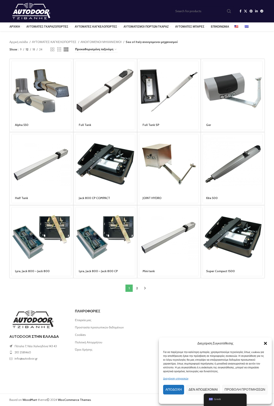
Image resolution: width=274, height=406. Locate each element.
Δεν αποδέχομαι (203, 389)
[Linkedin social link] (256, 11)
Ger (208, 125)
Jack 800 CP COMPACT (94, 198)
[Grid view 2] (52, 49)
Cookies (80, 335)
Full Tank (85, 125)
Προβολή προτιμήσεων (245, 389)
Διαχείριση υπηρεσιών (175, 378)
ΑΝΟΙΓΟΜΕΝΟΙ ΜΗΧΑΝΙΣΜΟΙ (101, 42)
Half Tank (21, 198)
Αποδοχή (173, 389)
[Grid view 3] (59, 49)
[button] (265, 343)
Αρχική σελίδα (18, 42)
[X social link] (245, 11)
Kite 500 (212, 198)
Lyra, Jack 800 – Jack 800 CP (98, 271)
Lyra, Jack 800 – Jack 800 (32, 271)
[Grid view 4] (66, 49)
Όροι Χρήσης (83, 349)
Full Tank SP (151, 125)
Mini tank (149, 271)
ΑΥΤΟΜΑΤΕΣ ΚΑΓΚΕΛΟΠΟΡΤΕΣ (54, 42)
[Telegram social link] (262, 11)
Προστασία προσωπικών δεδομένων (99, 327)
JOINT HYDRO (152, 198)
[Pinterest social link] (251, 11)
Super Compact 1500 (220, 271)
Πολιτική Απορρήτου (88, 342)
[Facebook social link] (240, 11)
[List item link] (38, 352)
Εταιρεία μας (83, 320)
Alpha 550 (21, 125)
